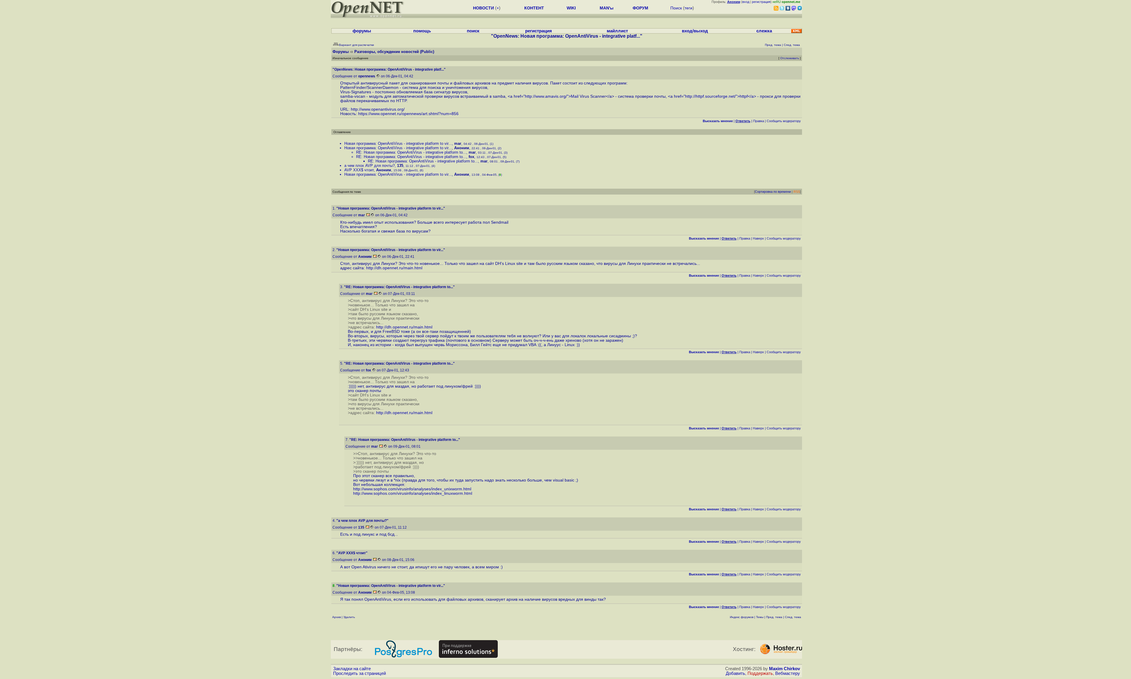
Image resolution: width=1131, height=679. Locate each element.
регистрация (761, 2)
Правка (758, 121)
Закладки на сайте (352, 668)
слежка (764, 31)
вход (745, 2)
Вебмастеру (787, 673)
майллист (617, 31)
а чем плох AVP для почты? (369, 165)
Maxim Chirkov (784, 668)
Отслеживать (789, 58)
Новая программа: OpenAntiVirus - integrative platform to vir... (398, 143)
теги (688, 8)
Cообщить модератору (784, 121)
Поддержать (760, 673)
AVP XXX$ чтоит (359, 170)
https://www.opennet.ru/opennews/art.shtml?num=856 (408, 114)
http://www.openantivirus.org (377, 109)
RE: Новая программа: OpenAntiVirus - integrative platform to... (411, 152)
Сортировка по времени (773, 191)
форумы (362, 31)
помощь (422, 31)
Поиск (676, 8)
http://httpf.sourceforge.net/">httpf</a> (720, 96)
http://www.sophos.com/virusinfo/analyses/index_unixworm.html (412, 489)
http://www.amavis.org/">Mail (551, 96)
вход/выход (695, 31)
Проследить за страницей (359, 673)
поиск (473, 31)
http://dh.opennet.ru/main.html (394, 268)
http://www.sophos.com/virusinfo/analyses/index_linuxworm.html (412, 493)
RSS (796, 191)
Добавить (735, 673)
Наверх (758, 238)
